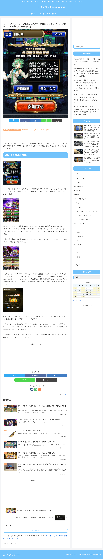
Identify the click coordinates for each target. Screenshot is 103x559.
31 (83, 296)
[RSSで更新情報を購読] (39, 389)
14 (98, 290)
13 (94, 290)
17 (83, 292)
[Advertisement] (35, 135)
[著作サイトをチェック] (31, 389)
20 (94, 292)
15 (75, 292)
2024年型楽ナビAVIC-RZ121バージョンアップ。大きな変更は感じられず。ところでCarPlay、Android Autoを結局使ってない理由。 (86, 72)
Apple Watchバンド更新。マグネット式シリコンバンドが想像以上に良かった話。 (87, 61)
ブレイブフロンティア (16, 129)
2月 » (80, 300)
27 (94, 294)
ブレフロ (51, 129)
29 (75, 296)
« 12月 (75, 300)
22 (75, 294)
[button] (57, 120)
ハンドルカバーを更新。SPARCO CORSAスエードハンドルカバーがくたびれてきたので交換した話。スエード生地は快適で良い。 (87, 110)
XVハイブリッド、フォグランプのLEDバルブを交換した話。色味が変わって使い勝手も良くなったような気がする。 (86, 98)
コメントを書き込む (35, 531)
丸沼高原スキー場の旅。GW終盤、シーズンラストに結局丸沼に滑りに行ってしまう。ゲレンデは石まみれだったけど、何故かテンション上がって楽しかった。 (86, 85)
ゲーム (6, 129)
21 (98, 292)
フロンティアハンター (28, 129)
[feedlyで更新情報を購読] (35, 389)
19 (90, 292)
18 (87, 292)
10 (83, 290)
